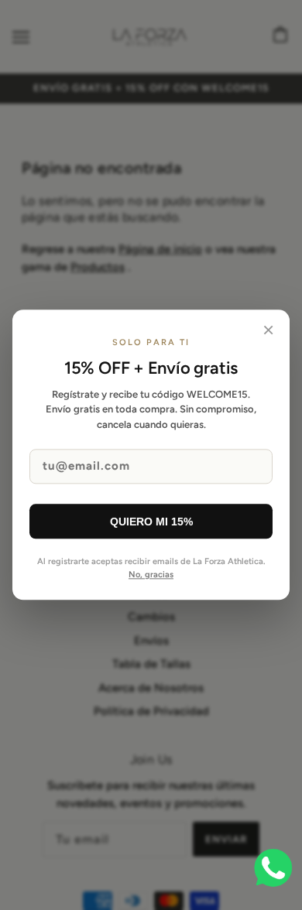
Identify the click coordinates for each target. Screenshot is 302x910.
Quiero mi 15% (151, 521)
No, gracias (151, 575)
